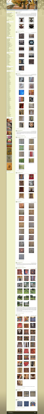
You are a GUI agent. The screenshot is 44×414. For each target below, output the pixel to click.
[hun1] (33, 406)
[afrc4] (20, 379)
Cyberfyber (8, 23)
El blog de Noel (8, 44)
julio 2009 (8, 109)
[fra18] (21, 208)
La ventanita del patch (9, 46)
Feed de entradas (9, 68)
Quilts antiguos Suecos (19, 172)
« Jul (7, 20)
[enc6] (21, 150)
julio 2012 (8, 85)
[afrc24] (26, 334)
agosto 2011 (8, 92)
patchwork (8, 62)
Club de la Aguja (8, 42)
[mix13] (31, 88)
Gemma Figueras (19, 32)
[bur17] (20, 274)
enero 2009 (8, 113)
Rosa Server (8, 51)
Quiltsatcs (8, 50)
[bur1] (26, 306)
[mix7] (31, 108)
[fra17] (31, 208)
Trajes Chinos (18, 12)
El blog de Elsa (8, 24)
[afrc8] (33, 366)
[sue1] (31, 198)
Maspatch (8, 31)
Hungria (17, 399)
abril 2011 (8, 95)
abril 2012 (8, 87)
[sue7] (31, 179)
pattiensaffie (8, 49)
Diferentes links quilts (9, 43)
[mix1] (31, 127)
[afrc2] (33, 379)
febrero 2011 (8, 96)
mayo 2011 (8, 94)
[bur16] (26, 274)
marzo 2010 (8, 104)
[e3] (21, 64)
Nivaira (8, 48)
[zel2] (26, 396)
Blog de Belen (8, 39)
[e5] (21, 70)
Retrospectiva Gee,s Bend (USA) (21, 267)
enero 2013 (8, 81)
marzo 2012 (8, 88)
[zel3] (33, 396)
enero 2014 (8, 75)
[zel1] (20, 396)
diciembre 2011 (8, 90)
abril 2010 (8, 103)
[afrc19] (20, 347)
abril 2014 (8, 74)
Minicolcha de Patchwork (9, 16)
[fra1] (21, 259)
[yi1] (21, 22)
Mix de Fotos (18, 73)
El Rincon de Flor (9, 26)
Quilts (7, 63)
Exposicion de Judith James (20, 31)
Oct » (8, 20)
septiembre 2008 (9, 116)
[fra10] (31, 227)
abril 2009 (8, 111)
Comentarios (8, 55)
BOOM (8, 54)
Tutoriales (8, 64)
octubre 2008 (8, 115)
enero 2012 (8, 89)
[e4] (31, 64)
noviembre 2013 (8, 76)
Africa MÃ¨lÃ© (18, 314)
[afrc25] (20, 334)
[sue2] (21, 198)
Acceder (8, 67)
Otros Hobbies (8, 61)
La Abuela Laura (8, 29)
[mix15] (31, 82)
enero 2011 (8, 97)
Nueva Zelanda (18, 389)
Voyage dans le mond (9, 36)
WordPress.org (8, 69)
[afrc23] (33, 334)
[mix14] (21, 88)
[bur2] (20, 306)
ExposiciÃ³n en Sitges (9, 13)
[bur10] (26, 287)
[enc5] (21, 169)
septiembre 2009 (9, 108)
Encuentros (8, 57)
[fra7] (21, 240)
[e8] (21, 51)
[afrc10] (20, 366)
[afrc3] (26, 379)
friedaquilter (8, 28)
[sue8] (21, 179)
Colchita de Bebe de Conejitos (10, 15)
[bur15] (33, 274)
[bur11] (20, 287)
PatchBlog (16, 6)
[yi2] (31, 22)
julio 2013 (8, 78)
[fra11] (21, 227)
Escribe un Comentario (23, 135)
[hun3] (26, 406)
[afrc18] (26, 347)
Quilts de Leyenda (18, 201)
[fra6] (31, 240)
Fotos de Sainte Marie (19, 130)
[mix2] (21, 127)
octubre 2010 (8, 99)
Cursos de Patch (8, 56)
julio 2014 (8, 73)
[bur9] (33, 287)
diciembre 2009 (8, 106)
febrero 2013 (8, 80)
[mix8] (21, 108)
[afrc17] (33, 347)
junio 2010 (8, 102)
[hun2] (20, 406)
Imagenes (8, 59)
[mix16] (21, 82)
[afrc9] (26, 366)
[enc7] (31, 150)
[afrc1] (20, 385)
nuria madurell (8, 33)
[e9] (31, 51)
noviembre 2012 (8, 82)
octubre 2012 (8, 83)
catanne (8, 41)
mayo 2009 (8, 110)
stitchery (8, 35)
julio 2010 (8, 101)
